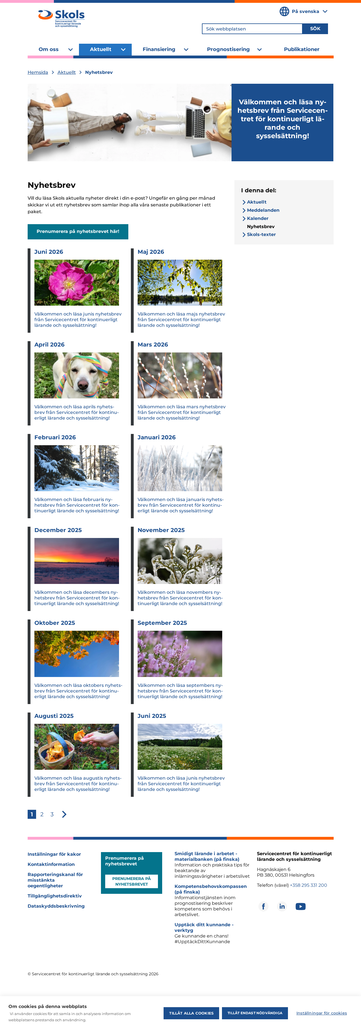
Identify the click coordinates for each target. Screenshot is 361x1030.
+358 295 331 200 (308, 885)
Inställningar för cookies (321, 1013)
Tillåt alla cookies (191, 1013)
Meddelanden (263, 210)
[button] (64, 814)
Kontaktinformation (51, 864)
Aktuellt (100, 49)
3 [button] (52, 814)
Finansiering (159, 49)
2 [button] (41, 814)
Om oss (49, 49)
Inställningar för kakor (54, 854)
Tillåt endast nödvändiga (255, 1013)
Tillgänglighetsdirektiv (55, 896)
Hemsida (38, 72)
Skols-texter (261, 234)
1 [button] (32, 814)
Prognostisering (228, 49)
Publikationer (302, 49)
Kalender (257, 218)
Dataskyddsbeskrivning (56, 906)
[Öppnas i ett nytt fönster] (263, 906)
